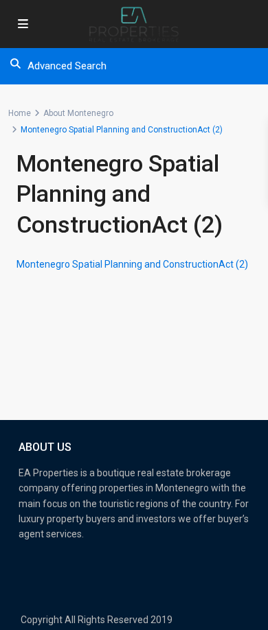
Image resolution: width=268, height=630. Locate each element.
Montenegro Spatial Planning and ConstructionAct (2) (132, 264)
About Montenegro (78, 113)
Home (19, 113)
